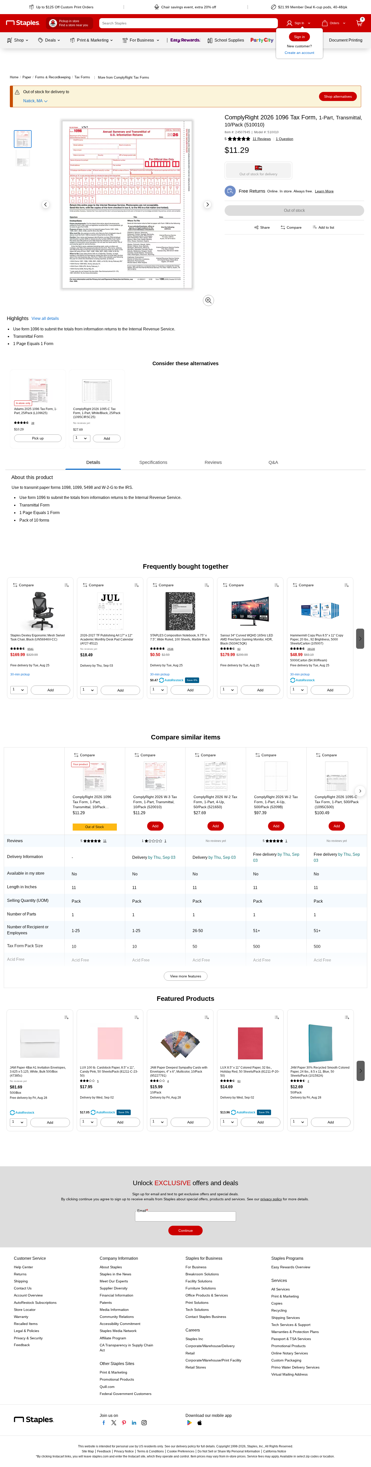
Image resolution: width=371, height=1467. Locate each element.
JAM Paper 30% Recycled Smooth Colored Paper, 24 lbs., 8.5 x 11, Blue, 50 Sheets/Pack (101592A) (320, 1071)
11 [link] (105, 841)
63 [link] (239, 648)
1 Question (284, 139)
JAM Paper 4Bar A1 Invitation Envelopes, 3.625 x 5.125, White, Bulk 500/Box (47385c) (38, 1071)
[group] (38, 409)
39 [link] (32, 423)
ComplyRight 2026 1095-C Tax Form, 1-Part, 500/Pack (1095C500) (337, 802)
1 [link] (165, 841)
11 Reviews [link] (262, 139)
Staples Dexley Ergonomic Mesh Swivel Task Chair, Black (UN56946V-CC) (37, 637)
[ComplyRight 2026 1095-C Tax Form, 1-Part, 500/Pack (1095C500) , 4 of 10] (337, 777)
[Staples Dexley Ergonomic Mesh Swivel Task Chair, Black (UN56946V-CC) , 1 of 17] (40, 611)
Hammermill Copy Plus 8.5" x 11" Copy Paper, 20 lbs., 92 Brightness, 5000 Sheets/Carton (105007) (316, 639)
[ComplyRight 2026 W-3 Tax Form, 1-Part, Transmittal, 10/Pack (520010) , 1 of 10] (155, 777)
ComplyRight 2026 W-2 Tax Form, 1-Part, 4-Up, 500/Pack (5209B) (276, 802)
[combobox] (188, 23)
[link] (61, 7)
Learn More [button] (324, 191)
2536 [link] (170, 648)
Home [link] (14, 77)
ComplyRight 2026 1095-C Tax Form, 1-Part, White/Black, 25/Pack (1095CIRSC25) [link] (96, 413)
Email (142, 1210)
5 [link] (98, 1081)
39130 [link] (311, 648)
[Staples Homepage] (23, 23)
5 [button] (226, 139)
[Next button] (207, 204)
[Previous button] (46, 204)
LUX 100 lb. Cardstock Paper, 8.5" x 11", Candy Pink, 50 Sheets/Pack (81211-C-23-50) (109, 1071)
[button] (272, 23)
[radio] (259, 170)
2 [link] (308, 1081)
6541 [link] (31, 648)
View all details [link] (45, 318)
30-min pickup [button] (20, 674)
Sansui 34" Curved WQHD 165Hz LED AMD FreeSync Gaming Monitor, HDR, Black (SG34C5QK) (246, 639)
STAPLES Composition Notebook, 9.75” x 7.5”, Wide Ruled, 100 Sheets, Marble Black (180, 637)
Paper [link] (26, 77)
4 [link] (168, 1081)
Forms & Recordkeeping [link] (52, 77)
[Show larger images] (208, 300)
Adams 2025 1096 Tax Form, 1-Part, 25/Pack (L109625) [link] (35, 411)
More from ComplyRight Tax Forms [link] (123, 77)
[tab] (93, 462)
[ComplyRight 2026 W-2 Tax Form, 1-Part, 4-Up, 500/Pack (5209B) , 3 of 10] (276, 777)
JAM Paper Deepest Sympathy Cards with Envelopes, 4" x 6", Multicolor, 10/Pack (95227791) (178, 1071)
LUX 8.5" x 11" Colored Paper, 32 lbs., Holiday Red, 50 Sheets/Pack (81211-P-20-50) (249, 1071)
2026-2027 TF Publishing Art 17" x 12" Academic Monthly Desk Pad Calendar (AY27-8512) (106, 639)
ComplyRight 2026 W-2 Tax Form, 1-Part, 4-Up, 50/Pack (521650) (215, 802)
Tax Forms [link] (82, 77)
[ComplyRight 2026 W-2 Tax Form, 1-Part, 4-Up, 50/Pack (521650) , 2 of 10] (216, 777)
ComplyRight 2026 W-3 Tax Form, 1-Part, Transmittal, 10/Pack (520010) (155, 802)
